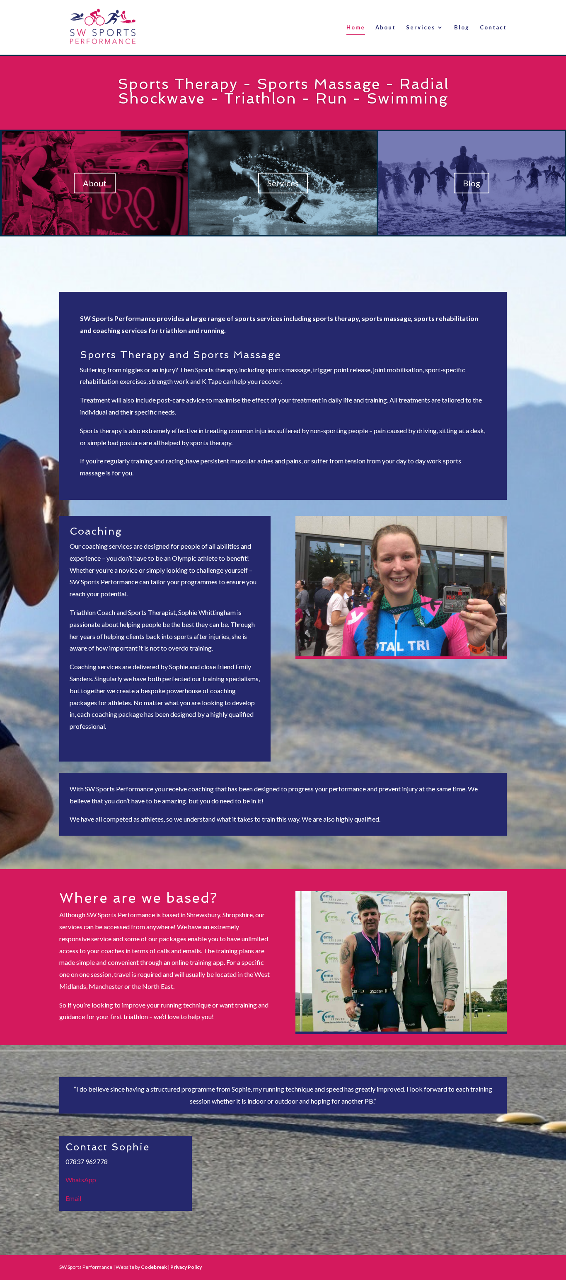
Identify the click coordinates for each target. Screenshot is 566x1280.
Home (355, 27)
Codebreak (154, 1267)
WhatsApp (80, 1180)
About (385, 27)
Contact (493, 27)
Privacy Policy (186, 1267)
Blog (461, 27)
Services (420, 27)
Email (73, 1198)
